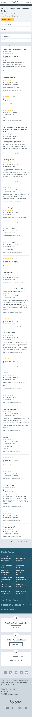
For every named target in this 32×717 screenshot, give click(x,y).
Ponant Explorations (21, 579)
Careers (3, 684)
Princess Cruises (5, 13)
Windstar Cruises (5, 596)
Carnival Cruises (5, 563)
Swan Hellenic (19, 589)
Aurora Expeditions (20, 558)
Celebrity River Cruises (6, 565)
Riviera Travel (4, 584)
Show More (6, 150)
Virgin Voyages (19, 593)
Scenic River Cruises (6, 586)
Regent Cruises (20, 582)
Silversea (3, 589)
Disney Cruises (4, 570)
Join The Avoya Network (11, 684)
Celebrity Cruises (20, 563)
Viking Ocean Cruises (21, 591)
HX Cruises (18, 572)
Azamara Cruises (20, 560)
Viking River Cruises (6, 593)
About (2, 680)
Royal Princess (15, 13)
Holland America (5, 572)
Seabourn (18, 586)
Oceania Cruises (20, 577)
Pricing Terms (23, 682)
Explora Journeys (20, 570)
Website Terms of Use (14, 682)
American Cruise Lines (21, 556)
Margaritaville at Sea (5, 574)
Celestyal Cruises (20, 565)
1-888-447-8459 (11, 688)
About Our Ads (4, 682)
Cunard (18, 567)
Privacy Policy (8, 680)
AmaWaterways (4, 556)
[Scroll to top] (29, 714)
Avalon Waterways (5, 560)
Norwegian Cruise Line (6, 577)
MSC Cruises (19, 574)
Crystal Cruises (4, 567)
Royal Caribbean (20, 584)
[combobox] (15, 35)
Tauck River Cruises (5, 591)
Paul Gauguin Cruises (6, 579)
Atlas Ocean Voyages (6, 558)
